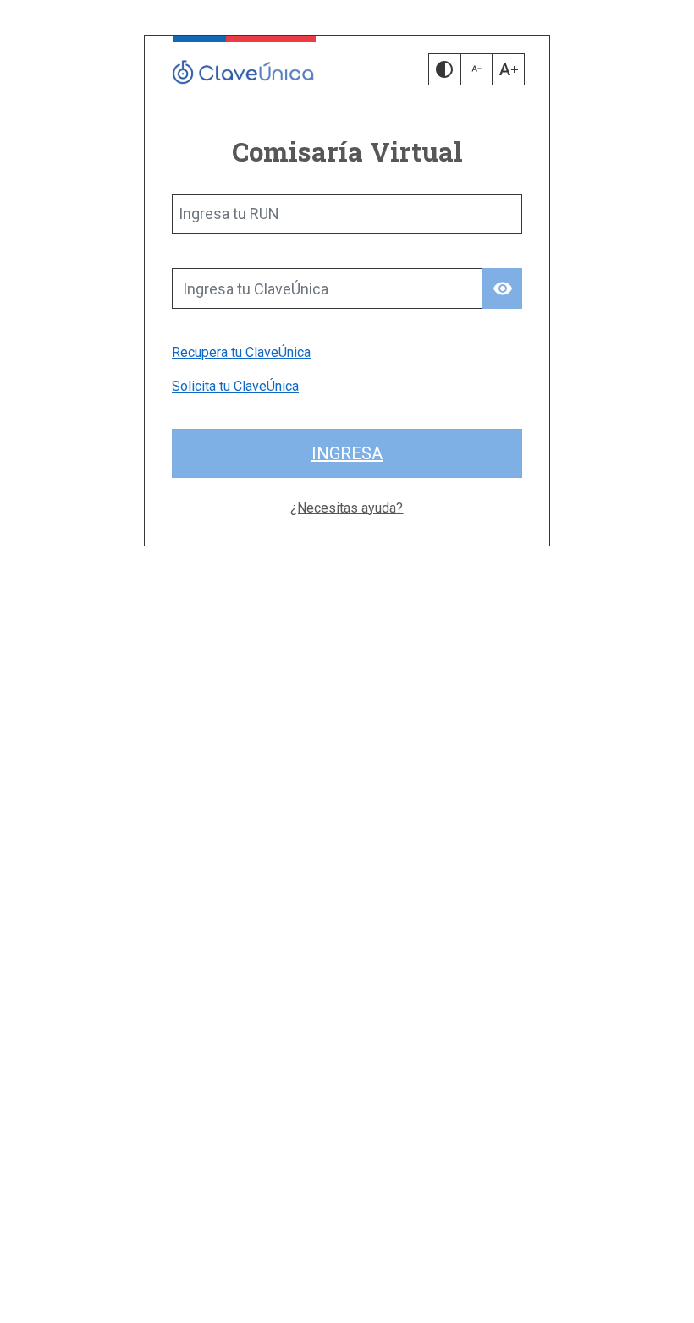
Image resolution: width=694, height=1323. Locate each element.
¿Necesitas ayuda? (346, 508)
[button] (444, 69)
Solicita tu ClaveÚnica (235, 386)
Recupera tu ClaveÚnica (241, 352)
